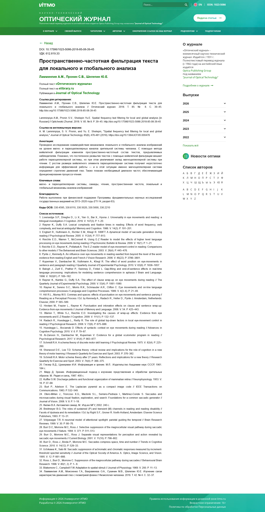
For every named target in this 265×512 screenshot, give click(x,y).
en (200, 4)
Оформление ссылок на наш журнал (152, 31)
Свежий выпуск (73, 31)
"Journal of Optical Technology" (200, 77)
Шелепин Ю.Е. (97, 76)
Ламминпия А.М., (52, 76)
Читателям (96, 31)
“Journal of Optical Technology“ (148, 23)
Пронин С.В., (75, 76)
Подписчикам (213, 31)
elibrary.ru (66, 88)
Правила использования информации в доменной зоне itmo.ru (188, 498)
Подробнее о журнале (196, 85)
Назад (48, 43)
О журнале (48, 31)
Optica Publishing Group (197, 70)
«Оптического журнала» (74, 83)
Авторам (117, 31)
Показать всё (190, 145)
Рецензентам (187, 31)
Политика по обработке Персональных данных (197, 506)
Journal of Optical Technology (78, 93)
